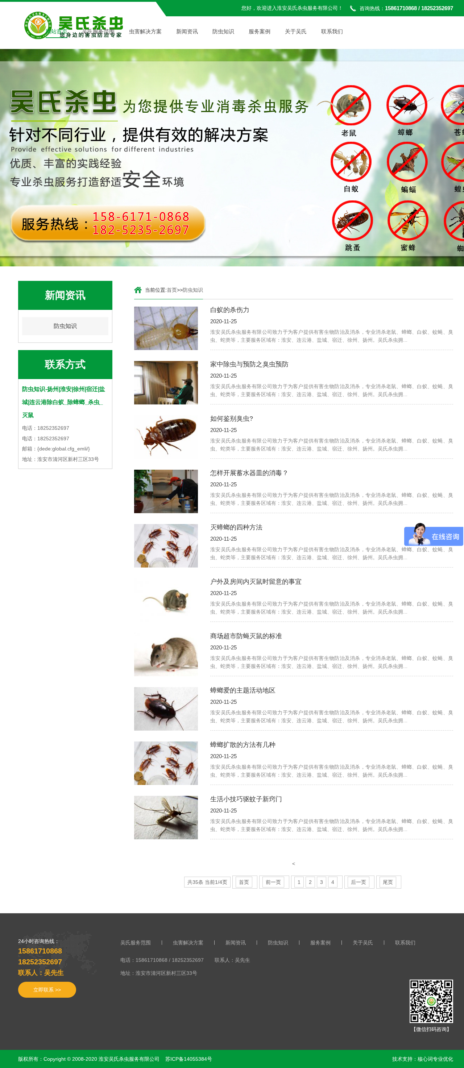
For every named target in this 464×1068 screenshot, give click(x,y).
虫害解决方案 (145, 31)
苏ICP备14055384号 (188, 1059)
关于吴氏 (296, 31)
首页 (172, 290)
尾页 (388, 882)
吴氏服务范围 (98, 31)
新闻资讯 (187, 31)
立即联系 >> (47, 990)
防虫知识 (223, 31)
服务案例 (259, 31)
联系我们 (332, 31)
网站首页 (56, 31)
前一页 (273, 882)
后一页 (358, 882)
